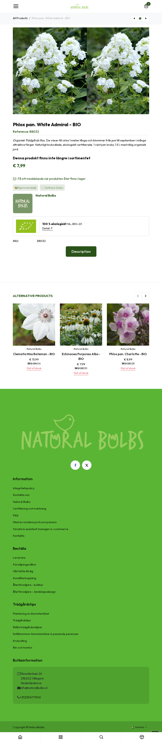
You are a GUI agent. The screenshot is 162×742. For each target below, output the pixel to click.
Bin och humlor (22, 647)
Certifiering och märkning (29, 508)
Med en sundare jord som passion (35, 522)
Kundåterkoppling (24, 578)
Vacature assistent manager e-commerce (40, 529)
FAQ (15, 515)
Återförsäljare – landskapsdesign (34, 592)
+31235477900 (30, 697)
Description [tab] (81, 251)
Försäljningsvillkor (24, 564)
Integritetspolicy (24, 488)
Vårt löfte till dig (23, 571)
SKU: (16, 241)
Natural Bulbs (21, 502)
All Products (20, 18)
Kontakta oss (21, 495)
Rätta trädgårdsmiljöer (27, 627)
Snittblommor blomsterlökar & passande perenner (46, 634)
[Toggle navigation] (16, 6)
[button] (137, 296)
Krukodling (20, 641)
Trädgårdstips (22, 620)
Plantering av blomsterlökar (31, 613)
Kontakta (18, 536)
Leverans (19, 557)
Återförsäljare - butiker (28, 585)
